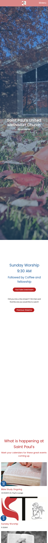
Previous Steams (24, 310)
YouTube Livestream (24, 289)
